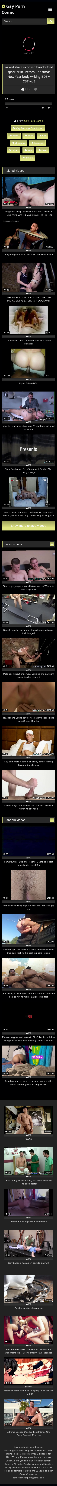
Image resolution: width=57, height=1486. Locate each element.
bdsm (15, 135)
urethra (29, 157)
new (30, 150)
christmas (20, 143)
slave (44, 150)
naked (15, 150)
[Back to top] (47, 1477)
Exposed (38, 143)
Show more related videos (28, 525)
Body (30, 135)
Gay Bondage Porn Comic (29, 128)
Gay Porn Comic (13, 9)
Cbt (44, 135)
